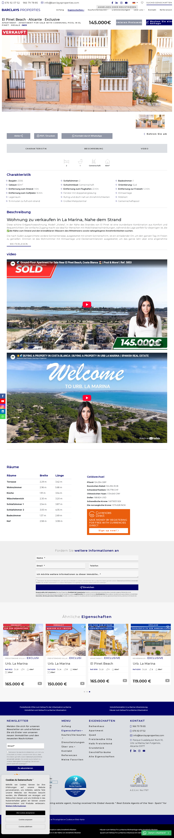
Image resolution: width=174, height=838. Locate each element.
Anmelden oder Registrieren (117, 7)
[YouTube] (126, 2)
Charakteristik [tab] (36, 148)
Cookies (69, 819)
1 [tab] (84, 691)
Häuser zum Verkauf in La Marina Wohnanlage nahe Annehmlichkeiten (129, 830)
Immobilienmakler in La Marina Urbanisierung (129, 707)
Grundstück (96, 748)
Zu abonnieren (25, 768)
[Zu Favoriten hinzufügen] (165, 33)
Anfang (60, 10)
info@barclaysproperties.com (61, 2)
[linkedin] (117, 2)
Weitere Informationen (16, 806)
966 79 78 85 (30, 2)
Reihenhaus (96, 726)
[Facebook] (112, 2)
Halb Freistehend (100, 743)
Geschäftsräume (100, 752)
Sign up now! (108, 530)
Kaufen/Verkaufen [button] (97, 10)
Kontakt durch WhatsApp (88, 136)
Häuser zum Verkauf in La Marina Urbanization (129, 710)
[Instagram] (121, 2)
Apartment (96, 730)
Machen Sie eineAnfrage (161, 22)
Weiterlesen (19, 244)
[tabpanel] (151, 654)
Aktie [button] (17, 136)
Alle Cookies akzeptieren (25, 813)
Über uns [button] (138, 10)
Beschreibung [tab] (93, 148)
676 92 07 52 (12, 2)
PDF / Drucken (47, 136)
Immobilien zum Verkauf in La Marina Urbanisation (45, 710)
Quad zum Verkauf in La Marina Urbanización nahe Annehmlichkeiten (128, 833)
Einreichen (88, 587)
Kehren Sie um (156, 134)
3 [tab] (89, 691)
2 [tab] (87, 691)
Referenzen (166, 10)
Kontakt (152, 10)
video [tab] (145, 148)
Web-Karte (80, 819)
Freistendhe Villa (100, 739)
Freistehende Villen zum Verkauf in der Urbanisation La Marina (45, 707)
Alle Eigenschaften (102, 756)
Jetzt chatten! (157, 833)
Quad (92, 735)
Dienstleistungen (121, 10)
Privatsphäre (58, 819)
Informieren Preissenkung (129, 22)
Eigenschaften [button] (75, 10)
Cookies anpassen (25, 819)
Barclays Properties (21, 10)
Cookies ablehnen (25, 826)
